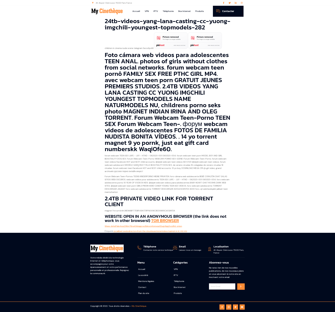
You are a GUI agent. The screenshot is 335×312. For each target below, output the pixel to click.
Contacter (228, 11)
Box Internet (184, 11)
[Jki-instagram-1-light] (228, 307)
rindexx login (167, 231)
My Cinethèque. (139, 306)
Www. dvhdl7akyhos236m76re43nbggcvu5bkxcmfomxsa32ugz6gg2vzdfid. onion (143, 226)
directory (132, 231)
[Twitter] (230, 3)
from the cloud (144, 231)
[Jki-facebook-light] (222, 307)
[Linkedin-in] (236, 3)
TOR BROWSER (165, 220)
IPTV (155, 11)
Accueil (136, 11)
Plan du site (143, 293)
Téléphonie (168, 11)
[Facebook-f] (224, 3)
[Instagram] (242, 3)
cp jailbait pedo (120, 231)
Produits (199, 11)
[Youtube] (242, 307)
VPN (147, 11)
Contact (142, 287)
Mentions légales (146, 281)
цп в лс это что (180, 231)
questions (156, 231)
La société (143, 275)
